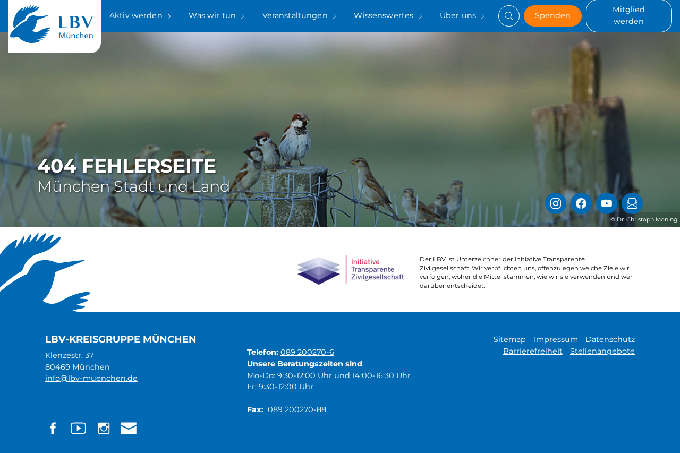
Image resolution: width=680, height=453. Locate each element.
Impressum (556, 339)
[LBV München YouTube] (606, 203)
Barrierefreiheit (533, 351)
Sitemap (510, 339)
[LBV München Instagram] (555, 203)
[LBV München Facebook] (581, 203)
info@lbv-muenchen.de (91, 378)
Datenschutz (610, 339)
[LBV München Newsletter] (632, 203)
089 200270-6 (307, 352)
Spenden (553, 15)
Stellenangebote (602, 351)
